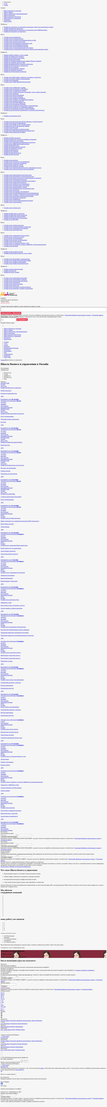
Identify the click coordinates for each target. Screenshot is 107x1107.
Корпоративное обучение (11, 348)
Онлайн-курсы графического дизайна (14, 87)
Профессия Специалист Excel (12, 116)
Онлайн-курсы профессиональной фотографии (17, 260)
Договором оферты (97, 315)
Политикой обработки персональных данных (78, 315)
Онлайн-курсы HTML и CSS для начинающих (17, 124)
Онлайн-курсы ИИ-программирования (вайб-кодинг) (19, 130)
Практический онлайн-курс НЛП (13, 164)
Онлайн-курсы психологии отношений (15, 163)
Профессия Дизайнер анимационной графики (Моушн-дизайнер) (22, 61)
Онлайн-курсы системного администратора (16, 129)
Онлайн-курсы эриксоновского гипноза (15, 187)
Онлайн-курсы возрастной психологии (15, 182)
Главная (6, 342)
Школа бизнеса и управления (12, 18)
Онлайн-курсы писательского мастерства (16, 281)
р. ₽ (2, 1000)
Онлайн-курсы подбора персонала (14, 225)
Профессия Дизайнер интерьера (13, 70)
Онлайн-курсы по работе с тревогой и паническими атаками (21, 194)
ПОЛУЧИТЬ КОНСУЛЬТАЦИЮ (9, 836)
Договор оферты (5, 1020)
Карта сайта (7, 357)
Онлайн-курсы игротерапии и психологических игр (19, 176)
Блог (5, 352)
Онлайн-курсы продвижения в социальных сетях (18, 43)
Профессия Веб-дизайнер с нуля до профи (16, 55)
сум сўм (3, 1006)
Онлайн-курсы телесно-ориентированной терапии (18, 200)
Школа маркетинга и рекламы (12, 10)
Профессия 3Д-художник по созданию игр (16, 65)
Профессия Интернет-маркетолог (13, 28)
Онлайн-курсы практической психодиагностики (18, 175)
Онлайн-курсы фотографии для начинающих (17, 259)
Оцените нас (4, 1038)
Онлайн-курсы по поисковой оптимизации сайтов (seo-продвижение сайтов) (26, 49)
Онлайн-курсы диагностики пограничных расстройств (20, 181)
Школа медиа (8, 21)
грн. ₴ (2, 998)
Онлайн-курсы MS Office (11, 219)
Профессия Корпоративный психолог (14, 147)
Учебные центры (20, 1029)
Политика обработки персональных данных (23, 1020)
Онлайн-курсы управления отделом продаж (16, 235)
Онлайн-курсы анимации (11, 93)
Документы (7, 349)
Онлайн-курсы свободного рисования (15, 197)
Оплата (19, 1023)
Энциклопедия (8, 354)
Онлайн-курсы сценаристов (12, 282)
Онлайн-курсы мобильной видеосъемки (15, 278)
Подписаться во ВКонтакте (23, 866)
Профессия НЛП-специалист (12, 138)
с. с (2, 1003)
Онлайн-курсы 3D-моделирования (14, 95)
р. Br (2, 1002)
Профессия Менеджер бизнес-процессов (15, 215)
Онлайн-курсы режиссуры (11, 285)
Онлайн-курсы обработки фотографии (15, 262)
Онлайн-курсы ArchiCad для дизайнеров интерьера (18, 107)
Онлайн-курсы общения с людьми (13, 166)
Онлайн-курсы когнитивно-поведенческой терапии (19, 196)
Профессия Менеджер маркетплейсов (14, 216)
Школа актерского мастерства (12, 17)
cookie (42, 1068)
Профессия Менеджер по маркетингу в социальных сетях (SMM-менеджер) (25, 30)
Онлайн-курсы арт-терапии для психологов (16, 191)
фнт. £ (2, 1010)
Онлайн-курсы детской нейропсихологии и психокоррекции (21, 193)
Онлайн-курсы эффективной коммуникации (16, 144)
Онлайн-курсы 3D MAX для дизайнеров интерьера (18, 99)
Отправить (22, 319)
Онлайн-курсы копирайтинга (12, 37)
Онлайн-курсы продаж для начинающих (15, 240)
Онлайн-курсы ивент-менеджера (13, 284)
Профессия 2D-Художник (11, 67)
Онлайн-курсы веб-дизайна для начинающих (17, 79)
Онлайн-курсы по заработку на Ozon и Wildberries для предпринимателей (25, 244)
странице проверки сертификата (85, 970)
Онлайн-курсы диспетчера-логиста (14, 237)
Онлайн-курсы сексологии (11, 190)
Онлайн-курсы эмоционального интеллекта (16, 185)
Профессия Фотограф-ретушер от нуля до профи (18, 253)
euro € (2, 994)
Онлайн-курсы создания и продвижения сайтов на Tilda (20, 40)
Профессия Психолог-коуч (11, 145)
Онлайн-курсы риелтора (11, 246)
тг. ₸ (2, 1008)
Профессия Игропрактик (11, 150)
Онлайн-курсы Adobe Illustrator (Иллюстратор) (17, 82)
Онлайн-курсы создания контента (13, 38)
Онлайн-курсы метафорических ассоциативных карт (19, 188)
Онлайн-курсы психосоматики (13, 202)
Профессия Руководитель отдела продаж (15, 218)
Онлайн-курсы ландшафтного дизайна (15, 90)
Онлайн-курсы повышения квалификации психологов (19, 142)
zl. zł (2, 997)
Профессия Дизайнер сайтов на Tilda (14, 62)
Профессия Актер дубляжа (11, 272)
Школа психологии (9, 15)
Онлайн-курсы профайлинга (12, 199)
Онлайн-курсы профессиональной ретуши (16, 263)
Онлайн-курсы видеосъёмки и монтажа (15, 279)
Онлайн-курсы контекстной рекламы (14, 42)
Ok (1, 1071)
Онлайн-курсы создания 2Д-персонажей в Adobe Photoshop (21, 105)
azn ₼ (2, 992)
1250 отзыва (5, 1036)
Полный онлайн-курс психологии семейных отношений (20, 139)
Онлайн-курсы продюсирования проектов (16, 46)
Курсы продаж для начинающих (13, 238)
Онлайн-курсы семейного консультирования (17, 184)
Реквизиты (7, 355)
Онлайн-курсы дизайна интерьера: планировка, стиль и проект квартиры (25, 92)
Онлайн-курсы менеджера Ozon (13, 230)
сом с (2, 1005)
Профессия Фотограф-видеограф (13, 252)
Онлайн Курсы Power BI (11, 127)
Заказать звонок (11, 313)
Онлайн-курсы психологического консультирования (19, 169)
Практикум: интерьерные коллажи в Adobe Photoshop (19, 108)
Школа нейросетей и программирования (15, 14)
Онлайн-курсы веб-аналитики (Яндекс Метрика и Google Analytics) (23, 121)
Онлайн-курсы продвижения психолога (15, 179)
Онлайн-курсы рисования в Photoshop (15, 104)
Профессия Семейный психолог (13, 148)
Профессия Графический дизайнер (14, 56)
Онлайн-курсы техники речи (12, 208)
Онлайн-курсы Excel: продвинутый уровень (16, 126)
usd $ (2, 995)
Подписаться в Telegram (8, 866)
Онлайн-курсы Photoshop (11, 80)
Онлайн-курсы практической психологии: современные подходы (22, 167)
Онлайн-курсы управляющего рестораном (16, 228)
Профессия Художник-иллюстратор (14, 58)
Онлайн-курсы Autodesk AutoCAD (14, 101)
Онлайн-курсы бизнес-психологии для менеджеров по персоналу (22, 178)
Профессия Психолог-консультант (13, 141)
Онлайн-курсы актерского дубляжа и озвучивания (18, 288)
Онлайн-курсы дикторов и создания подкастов (17, 287)
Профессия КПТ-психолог (11, 154)
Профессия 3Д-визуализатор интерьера (15, 71)
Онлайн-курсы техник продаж (12, 241)
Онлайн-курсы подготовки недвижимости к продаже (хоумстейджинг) (24, 110)
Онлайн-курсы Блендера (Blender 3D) (14, 102)
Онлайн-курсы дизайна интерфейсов (14, 98)
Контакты (7, 346)
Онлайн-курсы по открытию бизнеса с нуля (16, 243)
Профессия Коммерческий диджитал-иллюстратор (18, 64)
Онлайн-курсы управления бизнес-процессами (17, 227)
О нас (5, 3)
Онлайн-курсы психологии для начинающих (17, 161)
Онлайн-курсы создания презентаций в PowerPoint (18, 48)
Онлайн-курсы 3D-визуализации (13, 96)
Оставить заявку (5, 1096)
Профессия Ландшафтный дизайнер (14, 68)
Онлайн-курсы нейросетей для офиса (14, 132)
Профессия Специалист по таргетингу (15, 31)
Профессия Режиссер (10, 270)
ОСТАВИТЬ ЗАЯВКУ (6, 857)
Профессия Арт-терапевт (11, 151)
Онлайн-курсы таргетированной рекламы (16, 45)
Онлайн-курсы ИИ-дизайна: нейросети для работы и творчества (22, 77)
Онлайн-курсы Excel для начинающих (15, 123)
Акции (6, 5)
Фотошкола (7, 20)
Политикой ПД (19, 1069)
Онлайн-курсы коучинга (11, 160)
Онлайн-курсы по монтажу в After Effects (16, 89)
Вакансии (7, 1023)
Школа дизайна (8, 12)
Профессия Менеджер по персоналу (14, 213)
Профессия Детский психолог (12, 153)
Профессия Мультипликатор (12, 59)
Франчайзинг (8, 351)
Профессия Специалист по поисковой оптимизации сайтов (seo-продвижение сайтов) (28, 27)
